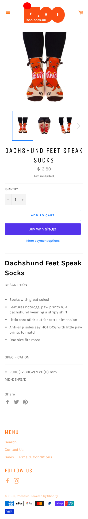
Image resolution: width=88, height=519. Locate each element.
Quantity (11, 189)
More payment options (43, 241)
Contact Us (14, 449)
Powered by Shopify (44, 496)
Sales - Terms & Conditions (28, 457)
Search (11, 442)
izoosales (23, 496)
